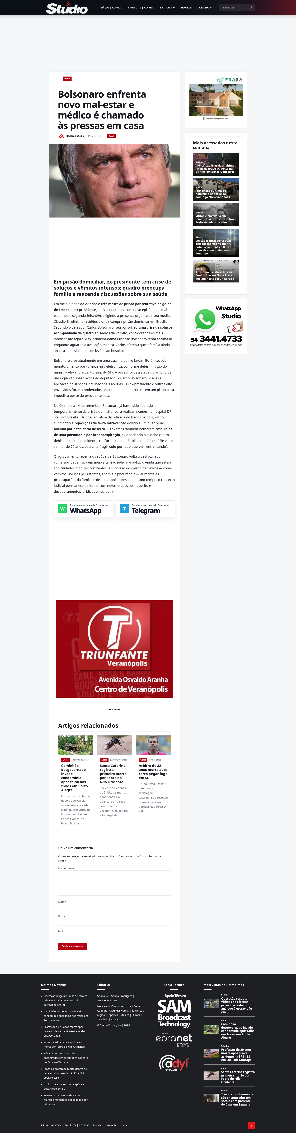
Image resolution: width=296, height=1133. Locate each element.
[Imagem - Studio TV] (216, 325)
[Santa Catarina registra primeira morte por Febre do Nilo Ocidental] (114, 745)
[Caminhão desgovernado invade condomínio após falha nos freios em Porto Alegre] (75, 745)
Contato (203, 7)
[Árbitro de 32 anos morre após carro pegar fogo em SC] (153, 745)
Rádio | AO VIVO (111, 7)
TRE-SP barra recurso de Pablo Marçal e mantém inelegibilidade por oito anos (66, 1100)
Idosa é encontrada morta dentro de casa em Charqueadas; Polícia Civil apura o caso (65, 1073)
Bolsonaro (115, 709)
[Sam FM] (174, 1011)
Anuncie (186, 7)
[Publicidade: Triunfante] (114, 649)
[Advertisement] (148, 41)
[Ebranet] (174, 1040)
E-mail (62, 916)
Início (56, 78)
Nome (62, 902)
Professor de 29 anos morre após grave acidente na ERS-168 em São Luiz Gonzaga (64, 1031)
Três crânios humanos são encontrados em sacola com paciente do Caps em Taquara (66, 1058)
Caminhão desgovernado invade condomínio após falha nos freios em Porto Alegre (74, 777)
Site (60, 931)
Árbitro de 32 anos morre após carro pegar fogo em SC (153, 771)
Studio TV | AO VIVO (141, 7)
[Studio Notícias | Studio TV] (67, 7)
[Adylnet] (174, 1062)
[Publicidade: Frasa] (216, 98)
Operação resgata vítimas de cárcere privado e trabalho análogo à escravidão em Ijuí (65, 1000)
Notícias (166, 7)
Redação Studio (75, 136)
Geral (67, 78)
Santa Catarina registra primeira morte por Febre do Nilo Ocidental (113, 773)
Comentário (67, 868)
